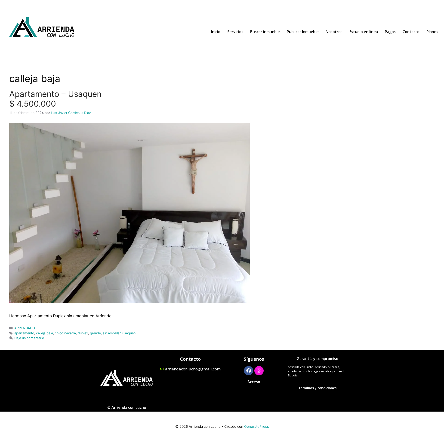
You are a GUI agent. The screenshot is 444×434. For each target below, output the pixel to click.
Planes (432, 31)
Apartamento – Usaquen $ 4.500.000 (55, 98)
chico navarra (65, 333)
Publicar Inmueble (303, 31)
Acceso (253, 381)
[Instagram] (259, 370)
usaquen (129, 333)
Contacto (411, 31)
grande (95, 333)
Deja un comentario (29, 338)
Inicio (215, 31)
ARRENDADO (24, 328)
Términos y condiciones (317, 388)
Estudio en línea (363, 31)
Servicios (235, 31)
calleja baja (44, 333)
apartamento (24, 333)
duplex (83, 333)
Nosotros (334, 31)
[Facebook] (248, 370)
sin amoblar (111, 333)
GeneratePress (256, 426)
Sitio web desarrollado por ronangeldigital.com (222, 415)
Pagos (390, 31)
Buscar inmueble (265, 31)
